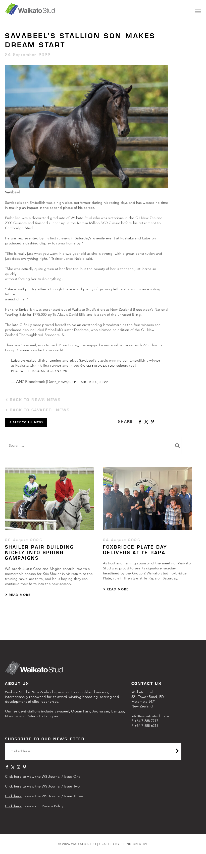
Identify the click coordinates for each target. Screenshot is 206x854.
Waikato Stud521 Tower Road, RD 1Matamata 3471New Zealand (149, 699)
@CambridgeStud (97, 365)
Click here (13, 776)
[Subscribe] (177, 752)
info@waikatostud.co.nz (150, 716)
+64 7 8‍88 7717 (146, 720)
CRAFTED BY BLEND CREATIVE (123, 844)
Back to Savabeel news (39, 410)
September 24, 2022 (89, 382)
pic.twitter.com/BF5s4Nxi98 (39, 371)
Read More (19, 595)
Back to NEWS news (34, 400)
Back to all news (27, 422)
